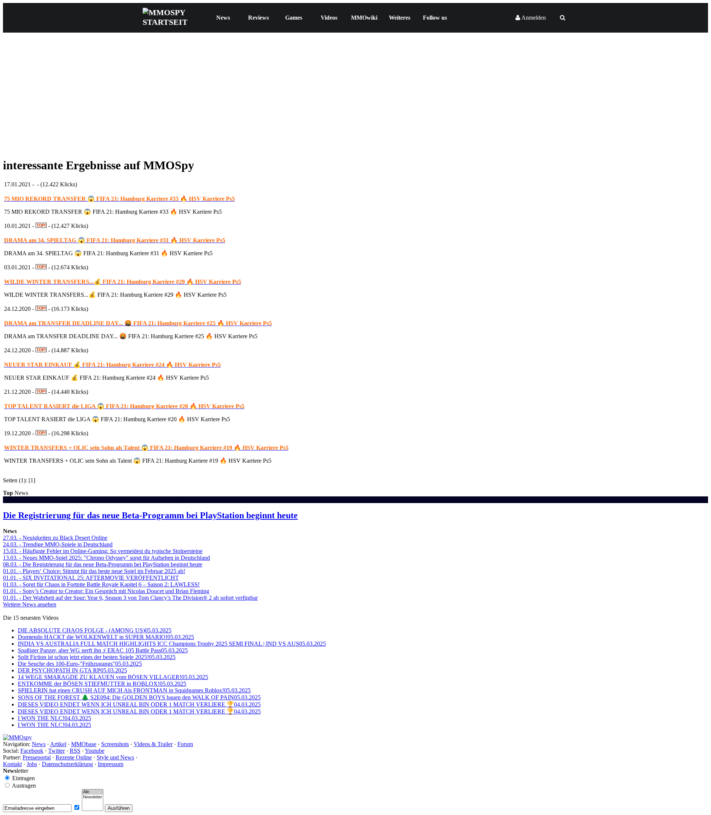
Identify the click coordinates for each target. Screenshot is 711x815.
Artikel (58, 744)
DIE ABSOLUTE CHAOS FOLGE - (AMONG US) (94, 630)
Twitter (56, 751)
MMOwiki (364, 17)
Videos (329, 17)
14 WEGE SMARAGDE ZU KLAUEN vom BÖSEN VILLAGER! (113, 677)
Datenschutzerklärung (67, 764)
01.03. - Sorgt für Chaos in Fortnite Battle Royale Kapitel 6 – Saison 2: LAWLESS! (101, 584)
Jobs (32, 764)
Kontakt (12, 764)
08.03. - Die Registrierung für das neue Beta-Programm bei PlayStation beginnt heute (102, 564)
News (223, 17)
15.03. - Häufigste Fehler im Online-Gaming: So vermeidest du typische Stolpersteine (103, 551)
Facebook (31, 751)
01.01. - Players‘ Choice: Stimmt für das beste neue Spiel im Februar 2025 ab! (94, 571)
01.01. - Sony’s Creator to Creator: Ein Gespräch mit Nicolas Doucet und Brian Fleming (106, 591)
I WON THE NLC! (54, 718)
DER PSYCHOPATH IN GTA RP (72, 670)
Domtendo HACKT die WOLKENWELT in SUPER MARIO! (106, 637)
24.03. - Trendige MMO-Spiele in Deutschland (58, 544)
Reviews (258, 17)
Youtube (94, 751)
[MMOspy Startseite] (17, 737)
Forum (185, 744)
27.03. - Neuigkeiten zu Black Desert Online (55, 538)
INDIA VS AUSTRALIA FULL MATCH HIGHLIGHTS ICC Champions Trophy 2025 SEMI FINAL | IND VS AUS (172, 644)
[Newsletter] (92, 797)
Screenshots (115, 744)
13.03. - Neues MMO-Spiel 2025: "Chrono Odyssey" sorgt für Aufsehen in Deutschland (106, 558)
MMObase (83, 744)
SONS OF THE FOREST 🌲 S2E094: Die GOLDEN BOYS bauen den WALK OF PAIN (139, 697)
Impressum (110, 764)
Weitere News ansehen (29, 604)
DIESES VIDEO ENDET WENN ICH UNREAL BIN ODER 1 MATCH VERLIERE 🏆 (139, 704)
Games (293, 17)
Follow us (435, 17)
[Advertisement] (355, 98)
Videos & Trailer (153, 744)
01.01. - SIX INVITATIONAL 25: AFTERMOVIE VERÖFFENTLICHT (91, 578)
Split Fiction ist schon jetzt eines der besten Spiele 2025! (97, 657)
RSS (75, 751)
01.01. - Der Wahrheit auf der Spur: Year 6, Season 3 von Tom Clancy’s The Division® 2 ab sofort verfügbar (130, 598)
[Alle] (92, 792)
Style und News (115, 757)
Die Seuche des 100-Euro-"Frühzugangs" (80, 664)
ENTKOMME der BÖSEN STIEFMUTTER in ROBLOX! (102, 684)
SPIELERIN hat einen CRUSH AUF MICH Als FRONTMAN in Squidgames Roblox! (134, 690)
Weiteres (399, 17)
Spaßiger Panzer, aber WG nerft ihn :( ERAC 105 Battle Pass (103, 650)
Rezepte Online (74, 757)
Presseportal (37, 757)
